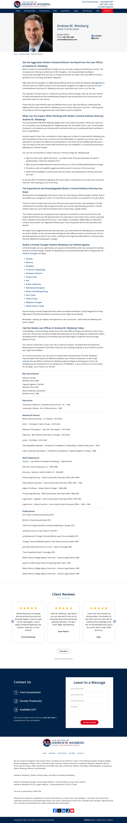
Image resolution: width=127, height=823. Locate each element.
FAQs (55, 11)
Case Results (65, 11)
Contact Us (107, 11)
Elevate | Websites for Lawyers (98, 820)
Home (18, 11)
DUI (27, 280)
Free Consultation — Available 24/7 (97, 2)
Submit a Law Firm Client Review (63, 659)
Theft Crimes (32, 299)
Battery (29, 262)
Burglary (30, 266)
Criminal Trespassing (35, 269)
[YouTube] (72, 811)
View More (63, 651)
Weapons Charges (34, 302)
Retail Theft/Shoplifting (37, 291)
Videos (76, 11)
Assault (29, 259)
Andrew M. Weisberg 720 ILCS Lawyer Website (31, 784)
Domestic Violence (34, 273)
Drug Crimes (31, 277)
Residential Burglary (35, 288)
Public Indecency (33, 284)
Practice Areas (44, 11)
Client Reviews (87, 11)
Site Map (72, 753)
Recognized (97, 83)
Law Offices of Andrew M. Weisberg (41, 820)
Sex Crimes (31, 295)
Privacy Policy (62, 753)
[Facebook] (55, 811)
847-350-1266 (106, 4)
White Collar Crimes (35, 306)
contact (25, 361)
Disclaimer (52, 753)
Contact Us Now (89, 722)
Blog (98, 11)
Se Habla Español (105, 7)
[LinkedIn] (63, 811)
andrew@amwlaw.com (67, 39)
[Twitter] (59, 811)
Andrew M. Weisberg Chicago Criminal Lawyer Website (34, 782)
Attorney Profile (29, 11)
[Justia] (68, 811)
